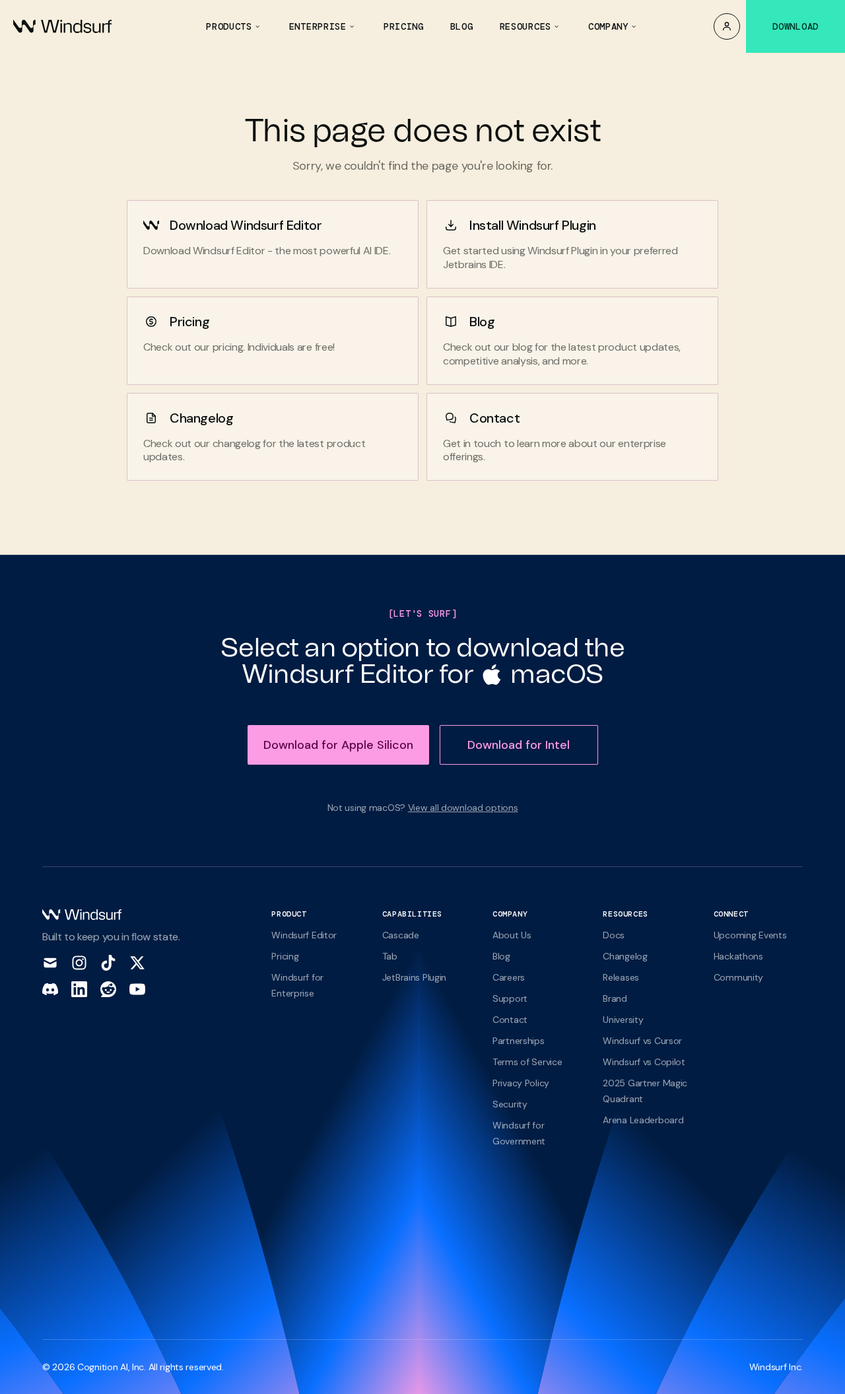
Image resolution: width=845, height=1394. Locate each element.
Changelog (201, 418)
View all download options (463, 808)
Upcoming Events (750, 935)
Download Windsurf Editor (245, 225)
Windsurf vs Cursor (642, 1041)
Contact (494, 418)
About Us (511, 935)
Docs (614, 935)
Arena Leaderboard (643, 1120)
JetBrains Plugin (414, 977)
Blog (481, 321)
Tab (389, 956)
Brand (615, 998)
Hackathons (738, 956)
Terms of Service (527, 1062)
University (623, 1020)
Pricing (189, 321)
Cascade (400, 935)
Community (738, 977)
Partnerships (518, 1041)
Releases (621, 977)
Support (509, 998)
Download (795, 26)
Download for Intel (518, 745)
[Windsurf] (62, 26)
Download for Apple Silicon (338, 745)
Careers (508, 977)
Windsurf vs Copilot (644, 1062)
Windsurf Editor (304, 935)
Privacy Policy (520, 1083)
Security (509, 1104)
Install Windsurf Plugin (532, 225)
